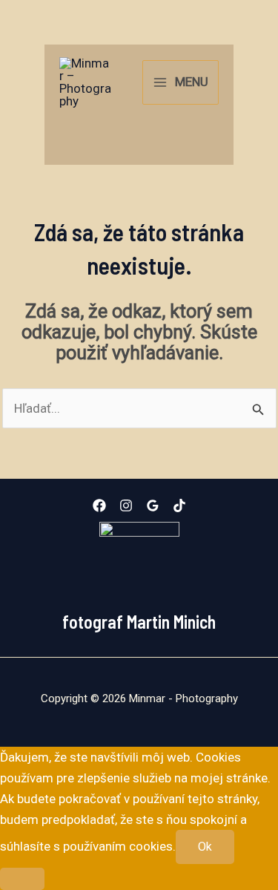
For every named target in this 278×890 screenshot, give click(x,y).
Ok (205, 847)
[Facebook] (99, 505)
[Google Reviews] (152, 505)
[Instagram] (126, 505)
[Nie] (22, 879)
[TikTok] (179, 505)
